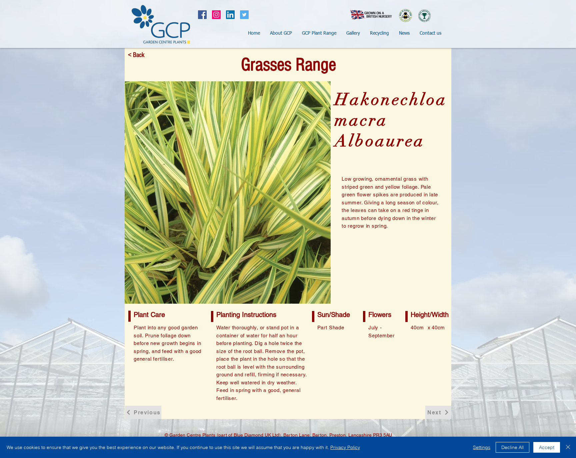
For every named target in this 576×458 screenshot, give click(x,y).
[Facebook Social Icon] (202, 14)
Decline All (512, 447)
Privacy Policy (345, 447)
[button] (281, 33)
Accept (546, 447)
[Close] (568, 447)
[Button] (160, 24)
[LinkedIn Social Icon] (230, 14)
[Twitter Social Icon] (244, 14)
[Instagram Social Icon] (216, 14)
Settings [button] (481, 447)
